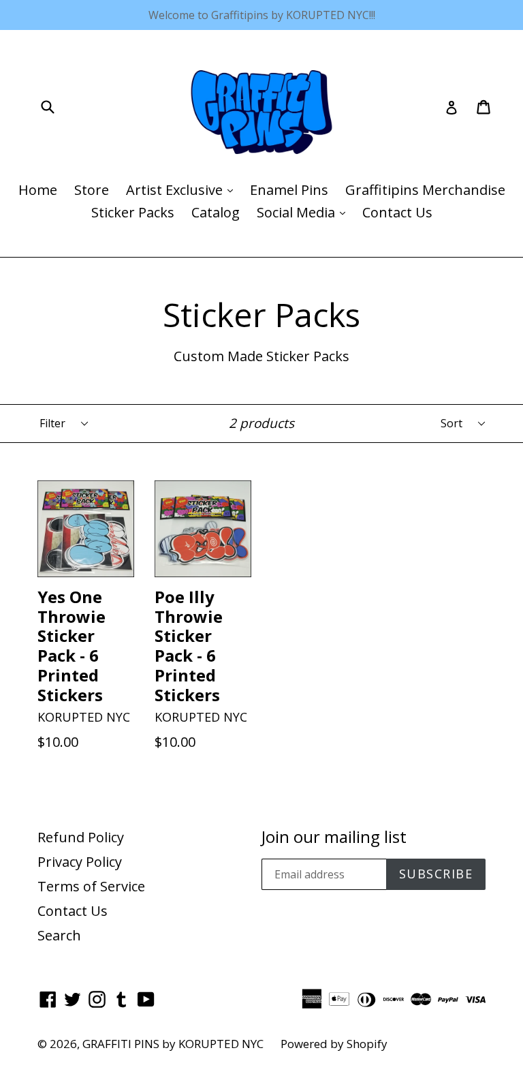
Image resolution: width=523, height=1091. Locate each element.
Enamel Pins (289, 190)
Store (91, 190)
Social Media (304, 211)
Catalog (215, 212)
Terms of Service (91, 886)
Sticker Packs (132, 212)
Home (37, 190)
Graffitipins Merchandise (425, 190)
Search (59, 935)
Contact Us (397, 212)
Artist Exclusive (183, 189)
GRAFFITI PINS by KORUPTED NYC (173, 1043)
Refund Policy (80, 837)
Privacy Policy (79, 861)
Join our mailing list (334, 837)
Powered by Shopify (334, 1043)
